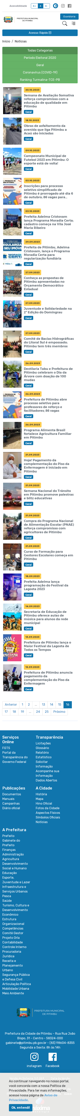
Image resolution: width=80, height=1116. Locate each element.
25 (47, 712)
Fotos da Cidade (47, 808)
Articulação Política (16, 984)
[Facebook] (69, 6)
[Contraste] (55, 5)
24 (38, 712)
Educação (9, 873)
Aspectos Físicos (48, 813)
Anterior (11, 704)
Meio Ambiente (13, 993)
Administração (13, 854)
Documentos (11, 794)
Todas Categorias (40, 50)
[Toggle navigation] (73, 23)
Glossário (42, 748)
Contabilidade (12, 942)
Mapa (39, 799)
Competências (12, 928)
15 (59, 704)
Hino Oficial (44, 803)
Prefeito (8, 836)
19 (22, 712)
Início (6, 41)
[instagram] (63, 6)
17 (6, 712)
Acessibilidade (18, 5)
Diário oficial (11, 808)
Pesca (6, 896)
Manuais (8, 799)
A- (46, 6)
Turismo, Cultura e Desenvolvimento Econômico (15, 909)
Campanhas (11, 803)
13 (43, 704)
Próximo (59, 712)
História (41, 794)
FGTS (6, 748)
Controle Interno (14, 947)
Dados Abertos (46, 780)
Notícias (42, 822)
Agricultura (10, 859)
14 (51, 704)
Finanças (9, 850)
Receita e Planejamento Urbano (12, 965)
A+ (34, 6)
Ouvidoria (69, 16)
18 (14, 712)
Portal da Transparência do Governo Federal (15, 757)
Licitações (43, 743)
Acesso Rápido (39, 32)
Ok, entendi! (20, 1107)
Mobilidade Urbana (15, 988)
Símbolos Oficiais (48, 817)
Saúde (7, 901)
